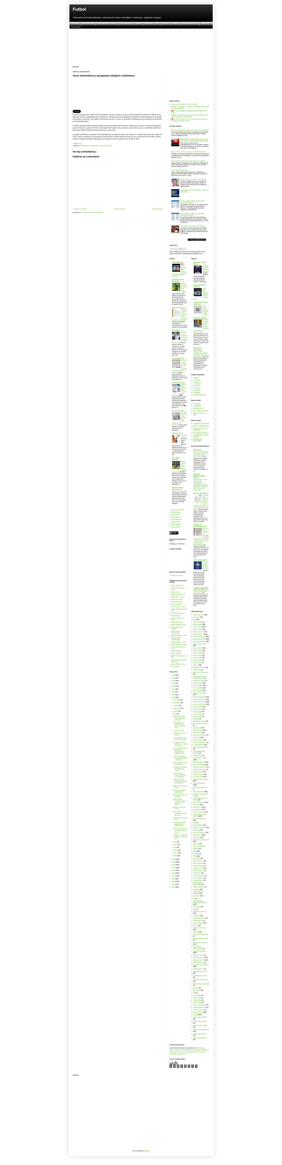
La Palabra (184, 1050)
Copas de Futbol (177, 487)
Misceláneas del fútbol (200, 433)
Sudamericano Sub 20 (200, 980)
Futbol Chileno (175, 522)
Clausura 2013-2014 (199, 699)
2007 (173, 887)
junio (175, 842)
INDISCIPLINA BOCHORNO (197, 883)
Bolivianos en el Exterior (200, 672)
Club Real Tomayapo (199, 769)
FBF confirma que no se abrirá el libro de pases (180, 830)
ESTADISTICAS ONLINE (201, 423)
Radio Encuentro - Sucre (179, 635)
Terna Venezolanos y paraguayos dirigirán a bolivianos (180, 758)
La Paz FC (196, 896)
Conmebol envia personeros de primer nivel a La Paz (179, 725)
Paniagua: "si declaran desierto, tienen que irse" (180, 836)
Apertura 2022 (197, 658)
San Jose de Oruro (178, 411)
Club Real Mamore (199, 762)
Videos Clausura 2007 (200, 1021)
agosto (175, 711)
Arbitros (195, 665)
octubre (176, 705)
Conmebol (196, 805)
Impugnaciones (198, 880)
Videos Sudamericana (200, 1038)
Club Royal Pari (177, 433)
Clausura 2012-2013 (199, 697)
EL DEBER (196, 392)
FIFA (194, 856)
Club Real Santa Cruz (200, 767)
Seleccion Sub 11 (198, 955)
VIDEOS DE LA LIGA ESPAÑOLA (200, 429)
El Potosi (179, 1052)
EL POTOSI (197, 388)
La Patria (177, 1050)
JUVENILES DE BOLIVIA (198, 892)
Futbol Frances (176, 512)
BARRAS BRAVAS (199, 667)
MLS (194, 909)
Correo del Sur (187, 1052)
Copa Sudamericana (125, 23)
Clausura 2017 (197, 707)
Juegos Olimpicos (198, 887)
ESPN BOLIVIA (198, 408)
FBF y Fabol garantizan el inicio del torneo (180, 813)
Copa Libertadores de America (106, 23)
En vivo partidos (176, 604)
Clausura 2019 (197, 711)
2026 (173, 675)
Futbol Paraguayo (198, 870)
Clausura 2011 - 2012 (199, 693)
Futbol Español (176, 524)
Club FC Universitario (199, 742)
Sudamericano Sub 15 (200, 971)
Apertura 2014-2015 (199, 639)
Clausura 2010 (197, 690)
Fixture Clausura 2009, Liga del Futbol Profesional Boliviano (192, 201)
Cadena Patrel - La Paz (178, 642)
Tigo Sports (196, 990)
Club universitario (198, 791)
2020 (173, 692)
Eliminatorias (149, 23)
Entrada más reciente (80, 209)
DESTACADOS (198, 825)
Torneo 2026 (205, 23)
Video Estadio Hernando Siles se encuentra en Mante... (179, 801)
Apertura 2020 (197, 655)
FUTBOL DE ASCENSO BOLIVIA (200, 525)
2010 (173, 879)
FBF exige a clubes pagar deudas (179, 791)
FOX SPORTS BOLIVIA (200, 411)
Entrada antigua (157, 209)
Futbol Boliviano (177, 262)
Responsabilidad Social (200, 938)
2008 (173, 884)
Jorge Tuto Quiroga (200, 318)
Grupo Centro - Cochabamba (176, 632)
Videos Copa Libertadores (201, 1029)
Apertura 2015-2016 (199, 641)
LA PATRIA (196, 385)
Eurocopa (196, 844)
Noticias (195, 925)
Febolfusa (196, 853)
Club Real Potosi (198, 764)
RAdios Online (175, 616)
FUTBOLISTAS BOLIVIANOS (198, 440)
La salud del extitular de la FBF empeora (180, 738)
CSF (194, 823)
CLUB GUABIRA (198, 745)
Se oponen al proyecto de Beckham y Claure (180, 768)
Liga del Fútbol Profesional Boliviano (199, 901)
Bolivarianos (197, 670)
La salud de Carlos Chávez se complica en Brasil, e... (180, 743)
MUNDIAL (175, 23)
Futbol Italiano (175, 527)
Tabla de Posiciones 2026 (190, 23)
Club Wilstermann (93, 145)
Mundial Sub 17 (198, 920)
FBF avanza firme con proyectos (180, 795)
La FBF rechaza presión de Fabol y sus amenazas (179, 775)
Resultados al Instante (200, 942)
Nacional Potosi (198, 923)
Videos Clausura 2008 (200, 1025)
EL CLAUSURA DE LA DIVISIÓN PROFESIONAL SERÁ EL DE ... (180, 751)
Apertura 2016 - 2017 (199, 644)
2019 (173, 695)
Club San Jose (197, 776)
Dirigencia (138, 23)
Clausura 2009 (197, 688)
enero (175, 856)
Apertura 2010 (197, 629)
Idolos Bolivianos (198, 878)
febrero (175, 853)
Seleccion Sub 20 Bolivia (201, 965)
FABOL (195, 849)
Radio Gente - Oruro (177, 597)
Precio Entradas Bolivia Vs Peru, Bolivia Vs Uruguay (188, 161)
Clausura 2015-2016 (199, 704)
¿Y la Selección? (178, 730)
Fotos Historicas (198, 861)
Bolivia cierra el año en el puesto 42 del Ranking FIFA (188, 152)
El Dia (183, 1054)
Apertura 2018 (197, 650)
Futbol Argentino (176, 517)
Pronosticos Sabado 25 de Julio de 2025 (184, 104)
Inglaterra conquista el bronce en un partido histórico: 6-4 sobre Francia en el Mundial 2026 (189, 115)
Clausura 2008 (197, 685)
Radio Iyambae (176, 653)
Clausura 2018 (197, 709)
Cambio (195, 1052)
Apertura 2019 (197, 653)
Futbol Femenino (198, 868)
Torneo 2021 (197, 995)
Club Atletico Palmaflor (200, 723)
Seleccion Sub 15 (198, 957)
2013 (173, 870)
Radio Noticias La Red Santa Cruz (178, 661)
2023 (173, 683)
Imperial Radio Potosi (178, 594)
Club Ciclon (196, 737)
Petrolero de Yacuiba (199, 928)
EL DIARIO (196, 390)
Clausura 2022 (197, 714)
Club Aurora (196, 728)
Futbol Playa (197, 873)
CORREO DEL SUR (199, 395)
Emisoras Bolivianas (177, 613)
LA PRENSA (197, 383)
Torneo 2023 (197, 998)
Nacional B (197, 450)
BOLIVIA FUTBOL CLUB (201, 426)
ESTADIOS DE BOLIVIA (201, 840)
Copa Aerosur (197, 807)
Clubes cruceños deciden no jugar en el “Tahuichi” (180, 781)
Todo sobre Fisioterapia (197, 348)
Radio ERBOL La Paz (178, 664)
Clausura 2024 (197, 716)
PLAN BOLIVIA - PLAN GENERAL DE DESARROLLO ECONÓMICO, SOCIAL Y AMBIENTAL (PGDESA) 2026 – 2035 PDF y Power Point (200, 485)
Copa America (197, 809)
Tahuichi (195, 988)
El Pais (191, 1050)
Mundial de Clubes (199, 918)
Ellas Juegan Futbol (200, 560)
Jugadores (196, 889)
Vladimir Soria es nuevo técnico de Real (193, 179)
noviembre (177, 703)
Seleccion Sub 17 (198, 960)
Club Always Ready (178, 383)
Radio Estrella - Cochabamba (176, 638)
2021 (173, 689)
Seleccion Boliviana (199, 951)
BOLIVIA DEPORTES (200, 493)
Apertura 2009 (197, 627)
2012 (173, 873)
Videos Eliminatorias (199, 1034)
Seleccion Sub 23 (198, 969)
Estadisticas (197, 403)
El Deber (197, 1050)
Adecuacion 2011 (198, 615)
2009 (173, 881)
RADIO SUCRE (176, 651)
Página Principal (119, 209)
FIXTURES (165, 23)
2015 (173, 865)
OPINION (196, 378)
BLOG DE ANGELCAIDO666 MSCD (199, 476)
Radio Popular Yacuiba (178, 624)
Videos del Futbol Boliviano (199, 286)
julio (174, 714)
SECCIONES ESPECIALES (197, 947)
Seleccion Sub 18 (198, 962)
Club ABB (196, 719)
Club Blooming (197, 730)
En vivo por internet (177, 510)
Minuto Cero (175, 592)
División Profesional (199, 832)
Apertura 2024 (197, 660)
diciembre (176, 700)
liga (194, 898)
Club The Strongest (88, 23)
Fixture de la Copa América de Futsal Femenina (206, 565)
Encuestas (196, 837)
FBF (157, 23)
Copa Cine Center (198, 812)
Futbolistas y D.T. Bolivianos (178, 280)
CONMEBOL (197, 406)
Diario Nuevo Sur (175, 1054)
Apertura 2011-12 (198, 632)
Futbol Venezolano (199, 875)
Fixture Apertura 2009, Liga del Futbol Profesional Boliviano (192, 214)
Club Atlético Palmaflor (176, 458)
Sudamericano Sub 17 (200, 975)
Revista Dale (175, 666)
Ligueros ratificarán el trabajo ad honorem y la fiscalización (190, 130)
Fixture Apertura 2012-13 (179, 170)
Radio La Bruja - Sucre (178, 607)
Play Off (195, 932)
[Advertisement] (139, 47)
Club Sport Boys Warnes (201, 779)
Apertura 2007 (197, 622)
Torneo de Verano (198, 1010)
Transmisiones (75, 27)
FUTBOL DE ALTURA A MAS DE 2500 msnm (201, 588)
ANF (194, 619)
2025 (173, 678)
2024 (173, 681)
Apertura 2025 (197, 662)
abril (175, 847)
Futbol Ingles (175, 514)
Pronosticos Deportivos (200, 934)
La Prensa (199, 1048)
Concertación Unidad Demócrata (200, 303)
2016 (173, 862)
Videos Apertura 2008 (200, 1017)
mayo (175, 844)
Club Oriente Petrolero (200, 758)
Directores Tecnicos (199, 827)
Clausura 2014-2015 (199, 702)
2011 (173, 876)
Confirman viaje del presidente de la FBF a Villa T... (179, 824)
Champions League (199, 680)
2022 (173, 686)
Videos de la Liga (176, 575)
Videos (195, 1015)
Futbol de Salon (198, 866)
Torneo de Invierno (199, 1005)
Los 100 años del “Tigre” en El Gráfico (192, 226)
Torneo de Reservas (199, 1007)
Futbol (79, 9)
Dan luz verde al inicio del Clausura (180, 763)
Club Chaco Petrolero (199, 735)
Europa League (197, 846)
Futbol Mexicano (176, 519)
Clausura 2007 (197, 683)
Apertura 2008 (197, 624)
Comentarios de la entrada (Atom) (92, 212)
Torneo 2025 (197, 1000)
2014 (173, 867)
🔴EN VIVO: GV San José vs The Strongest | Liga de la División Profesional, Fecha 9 (189, 120)
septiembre (177, 708)
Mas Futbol (196, 906)
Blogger (146, 1151)
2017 (173, 859)
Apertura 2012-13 (198, 634)
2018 (173, 697)
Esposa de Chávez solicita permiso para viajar (179, 717)
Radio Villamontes (177, 622)
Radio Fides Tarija (177, 602)
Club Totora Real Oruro (200, 787)
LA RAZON (196, 380)
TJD (194, 993)
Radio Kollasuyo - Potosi (179, 644)
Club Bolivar (75, 23)
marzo (175, 850)
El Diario (203, 1050)
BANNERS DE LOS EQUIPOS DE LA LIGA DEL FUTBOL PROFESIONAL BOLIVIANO (194, 140)
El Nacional (202, 1052)
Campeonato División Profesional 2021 (199, 677)
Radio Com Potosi (177, 599)
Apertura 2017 (197, 648)
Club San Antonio (198, 774)
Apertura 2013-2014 (199, 636)
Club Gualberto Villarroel (200, 747)
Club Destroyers (198, 740)
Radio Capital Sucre (177, 585)
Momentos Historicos (199, 911)
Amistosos (196, 617)
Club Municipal (197, 755)
